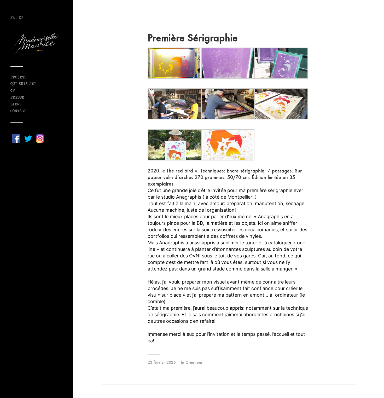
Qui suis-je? (23, 84)
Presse (17, 97)
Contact (18, 111)
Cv (12, 91)
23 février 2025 (162, 362)
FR (12, 17)
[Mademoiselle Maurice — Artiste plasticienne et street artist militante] (36, 43)
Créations (193, 362)
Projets (18, 77)
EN (21, 17)
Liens (16, 104)
